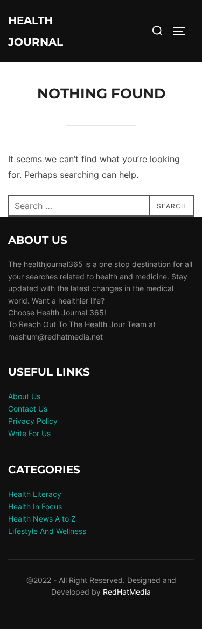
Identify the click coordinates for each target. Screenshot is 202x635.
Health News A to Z (42, 518)
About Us (24, 396)
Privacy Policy (33, 420)
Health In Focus (35, 506)
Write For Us (29, 433)
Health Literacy (34, 494)
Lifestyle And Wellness (47, 531)
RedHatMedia (127, 591)
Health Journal (35, 31)
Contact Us (27, 408)
